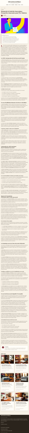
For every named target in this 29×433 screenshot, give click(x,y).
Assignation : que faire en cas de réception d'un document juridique (21, 403)
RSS (11, 430)
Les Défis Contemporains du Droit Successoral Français (9, 36)
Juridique (7, 4)
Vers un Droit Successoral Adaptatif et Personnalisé (9, 42)
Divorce (19, 4)
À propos (16, 349)
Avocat (22, 4)
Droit (10, 4)
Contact (5, 430)
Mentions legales (8, 430)
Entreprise (16, 4)
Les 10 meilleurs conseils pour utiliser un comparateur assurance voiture (6, 403)
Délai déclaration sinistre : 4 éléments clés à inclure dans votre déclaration (20, 384)
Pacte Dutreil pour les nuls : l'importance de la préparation (6, 365)
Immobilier (12, 4)
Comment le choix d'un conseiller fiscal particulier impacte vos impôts (21, 365)
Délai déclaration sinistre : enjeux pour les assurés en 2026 (7, 383)
